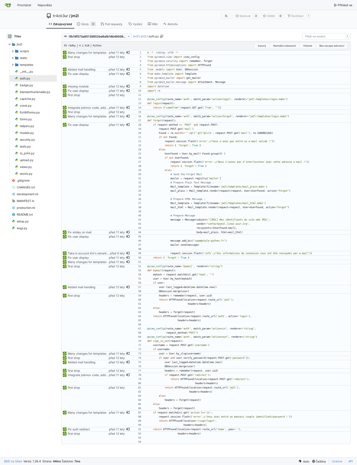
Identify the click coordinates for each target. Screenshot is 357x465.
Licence (337, 461)
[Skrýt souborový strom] (10, 36)
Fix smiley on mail (79, 232)
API (350, 461)
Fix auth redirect (79, 429)
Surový (262, 45)
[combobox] (326, 36)
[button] (128, 53)
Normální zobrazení (284, 45)
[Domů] (8, 5)
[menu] (303, 461)
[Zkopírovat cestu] (161, 36)
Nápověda (45, 5)
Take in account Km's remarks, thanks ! (94, 253)
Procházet (24, 5)
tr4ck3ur (60, 16)
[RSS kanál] (226, 16)
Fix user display (78, 74)
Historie (307, 45)
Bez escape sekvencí (331, 45)
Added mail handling (81, 69)
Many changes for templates (87, 52)
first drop (74, 57)
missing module (78, 86)
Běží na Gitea (13, 461)
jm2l (75, 16)
